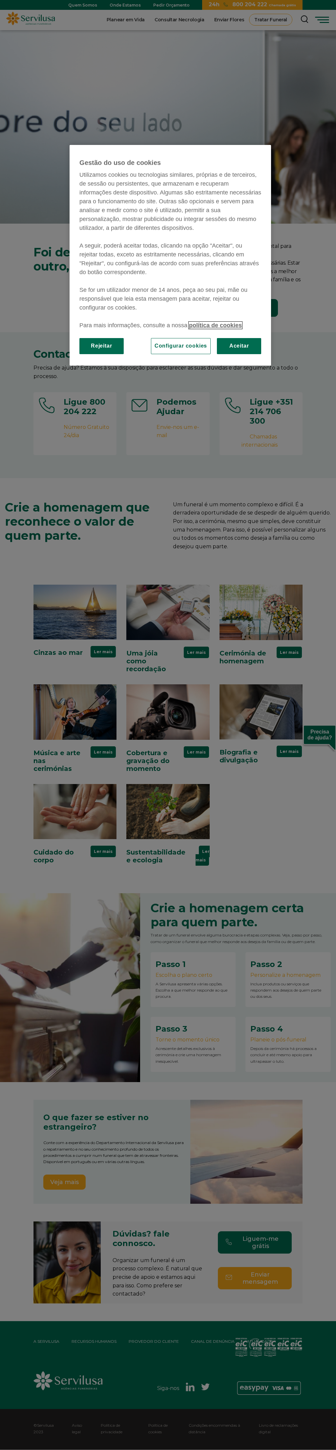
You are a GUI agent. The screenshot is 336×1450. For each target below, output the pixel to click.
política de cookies (215, 325)
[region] (170, 255)
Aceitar (239, 346)
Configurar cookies (181, 346)
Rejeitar (101, 346)
